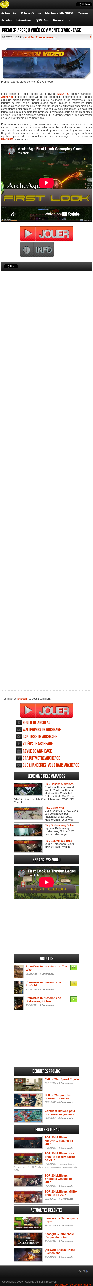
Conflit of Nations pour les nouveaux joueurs (60, 1112)
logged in (22, 698)
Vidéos (44, 20)
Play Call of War (54, 807)
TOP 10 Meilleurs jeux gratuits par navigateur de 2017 (60, 1157)
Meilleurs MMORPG (59, 13)
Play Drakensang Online (59, 825)
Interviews (24, 20)
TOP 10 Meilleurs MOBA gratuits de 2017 (61, 1193)
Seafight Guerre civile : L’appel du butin (60, 1235)
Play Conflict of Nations (59, 784)
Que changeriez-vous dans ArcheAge (51, 765)
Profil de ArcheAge (37, 723)
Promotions (61, 20)
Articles (6, 20)
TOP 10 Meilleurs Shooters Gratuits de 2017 (58, 1179)
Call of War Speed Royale (62, 1079)
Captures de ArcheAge (40, 737)
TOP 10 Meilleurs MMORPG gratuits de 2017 (59, 1141)
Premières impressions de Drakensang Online (43, 999)
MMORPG (63, 93)
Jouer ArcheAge (46, 710)
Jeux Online (32, 13)
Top (85, 1271)
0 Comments (47, 973)
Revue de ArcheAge (37, 751)
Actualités (8, 13)
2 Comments (66, 1148)
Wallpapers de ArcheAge (42, 730)
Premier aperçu (45, 37)
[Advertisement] (46, 473)
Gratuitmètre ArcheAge (41, 758)
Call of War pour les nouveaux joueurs (58, 1096)
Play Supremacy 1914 (58, 841)
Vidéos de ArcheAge (38, 744)
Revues (83, 13)
